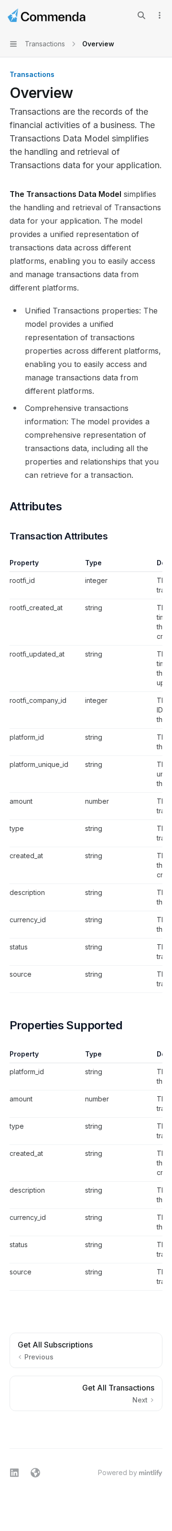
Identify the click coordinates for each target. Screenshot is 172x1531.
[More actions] (159, 15)
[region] (86, 775)
